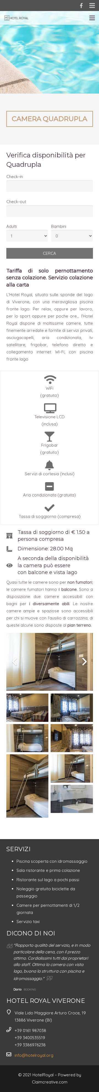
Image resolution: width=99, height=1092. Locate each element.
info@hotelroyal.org (34, 1055)
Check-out (16, 201)
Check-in (14, 176)
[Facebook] (81, 5)
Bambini (58, 226)
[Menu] (92, 18)
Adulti (11, 226)
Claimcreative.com (49, 1082)
